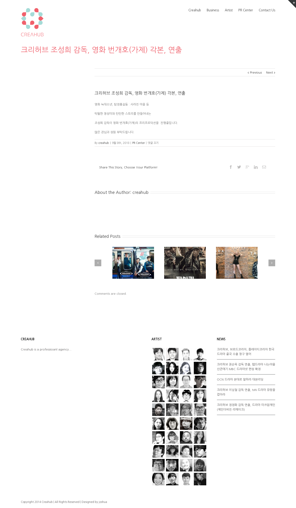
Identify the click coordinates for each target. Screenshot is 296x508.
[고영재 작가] (158, 382)
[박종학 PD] (172, 479)
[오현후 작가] (200, 437)
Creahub (194, 10)
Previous (256, 72)
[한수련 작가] (158, 479)
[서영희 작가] (172, 368)
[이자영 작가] (172, 424)
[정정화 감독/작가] (200, 451)
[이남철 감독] (200, 410)
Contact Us (267, 10)
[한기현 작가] (200, 465)
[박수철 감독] (186, 410)
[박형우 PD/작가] (186, 354)
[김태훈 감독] (172, 410)
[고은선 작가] (186, 382)
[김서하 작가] (158, 396)
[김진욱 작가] (186, 396)
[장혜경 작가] (172, 451)
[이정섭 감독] (158, 354)
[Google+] (247, 167)
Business (213, 10)
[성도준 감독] (200, 424)
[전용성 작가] (186, 451)
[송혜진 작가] (172, 437)
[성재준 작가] (158, 437)
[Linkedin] (256, 167)
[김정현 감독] (172, 354)
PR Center (245, 10)
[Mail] (264, 167)
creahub (103, 143)
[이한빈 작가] (200, 354)
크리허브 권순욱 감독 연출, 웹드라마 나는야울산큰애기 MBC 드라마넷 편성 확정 (246, 367)
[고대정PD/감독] (186, 479)
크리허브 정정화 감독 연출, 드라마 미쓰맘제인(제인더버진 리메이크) (246, 407)
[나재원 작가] (186, 368)
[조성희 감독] (172, 465)
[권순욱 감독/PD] (200, 479)
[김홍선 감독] (158, 410)
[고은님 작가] (172, 382)
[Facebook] (231, 167)
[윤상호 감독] (186, 437)
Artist (229, 10)
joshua (103, 502)
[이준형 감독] (186, 424)
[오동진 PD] (200, 368)
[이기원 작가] (158, 451)
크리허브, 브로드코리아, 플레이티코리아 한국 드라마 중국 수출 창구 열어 (245, 352)
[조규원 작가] (158, 465)
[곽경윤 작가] (200, 382)
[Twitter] (239, 167)
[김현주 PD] (200, 396)
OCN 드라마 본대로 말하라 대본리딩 (240, 379)
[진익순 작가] (186, 465)
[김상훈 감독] (158, 368)
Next (269, 72)
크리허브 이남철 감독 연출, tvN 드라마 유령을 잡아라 (246, 392)
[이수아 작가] (158, 424)
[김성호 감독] (172, 396)
